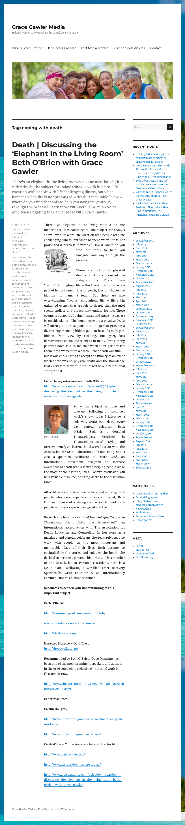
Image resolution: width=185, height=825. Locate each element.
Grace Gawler (19, 317)
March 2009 (143, 463)
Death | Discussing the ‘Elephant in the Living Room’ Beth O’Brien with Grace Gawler (67, 158)
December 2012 (144, 358)
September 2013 (145, 327)
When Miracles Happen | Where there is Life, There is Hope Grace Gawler (154, 196)
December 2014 (144, 271)
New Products (144, 508)
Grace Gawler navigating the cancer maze (23, 321)
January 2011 (143, 422)
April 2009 (142, 460)
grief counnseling (22, 329)
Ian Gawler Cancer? (62, 48)
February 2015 (144, 263)
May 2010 (141, 452)
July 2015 (141, 244)
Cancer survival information (152, 493)
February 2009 (144, 467)
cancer (23, 276)
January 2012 (143, 388)
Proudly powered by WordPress (56, 809)
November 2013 (144, 320)
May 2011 (141, 410)
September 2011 (145, 403)
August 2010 (143, 441)
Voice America (20, 351)
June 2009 (141, 456)
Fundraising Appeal (147, 497)
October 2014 (143, 278)
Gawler (31, 314)
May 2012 (141, 376)
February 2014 (144, 308)
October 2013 (143, 323)
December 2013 (144, 316)
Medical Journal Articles (149, 505)
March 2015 (142, 259)
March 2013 (142, 346)
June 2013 (141, 339)
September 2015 (145, 240)
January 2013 (143, 354)
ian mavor (18, 336)
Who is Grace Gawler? (27, 48)
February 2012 (144, 384)
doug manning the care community (22, 310)
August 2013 (143, 331)
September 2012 (145, 365)
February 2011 (144, 418)
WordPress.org (144, 557)
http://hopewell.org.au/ (61, 648)
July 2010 (141, 445)
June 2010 (141, 448)
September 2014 (145, 282)
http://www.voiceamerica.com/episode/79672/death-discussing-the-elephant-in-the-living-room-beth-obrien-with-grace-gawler (83, 391)
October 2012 (143, 361)
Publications (19, 244)
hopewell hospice (22, 332)
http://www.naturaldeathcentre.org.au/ (72, 764)
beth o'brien (19, 257)
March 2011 (142, 414)
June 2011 (141, 407)
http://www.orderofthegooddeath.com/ (72, 734)
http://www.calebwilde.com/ (64, 754)
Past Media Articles (94, 48)
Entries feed (142, 549)
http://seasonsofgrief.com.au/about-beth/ (74, 613)
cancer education (22, 279)
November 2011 (144, 395)
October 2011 (143, 399)
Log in (139, 546)
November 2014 (145, 274)
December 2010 (144, 426)
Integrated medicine (147, 501)
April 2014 (141, 301)
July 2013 (141, 335)
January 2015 (143, 267)
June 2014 (141, 293)
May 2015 (141, 252)
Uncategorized (144, 520)
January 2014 (143, 312)
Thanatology (25, 348)
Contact (156, 48)
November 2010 (145, 429)
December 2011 (144, 392)
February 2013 (144, 350)
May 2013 (141, 342)
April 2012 (141, 380)
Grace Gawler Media (38, 27)
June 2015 (141, 248)
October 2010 (143, 433)
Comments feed (145, 553)
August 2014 (143, 286)
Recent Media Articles (129, 48)
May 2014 (141, 297)
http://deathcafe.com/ (60, 633)
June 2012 (141, 373)
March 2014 (142, 305)
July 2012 (141, 369)
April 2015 (141, 255)
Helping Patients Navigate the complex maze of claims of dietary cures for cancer (153, 158)
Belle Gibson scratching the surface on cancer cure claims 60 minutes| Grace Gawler (153, 184)
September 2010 (145, 437)
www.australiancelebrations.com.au (69, 623)
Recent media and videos (150, 516)
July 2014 (141, 289)
